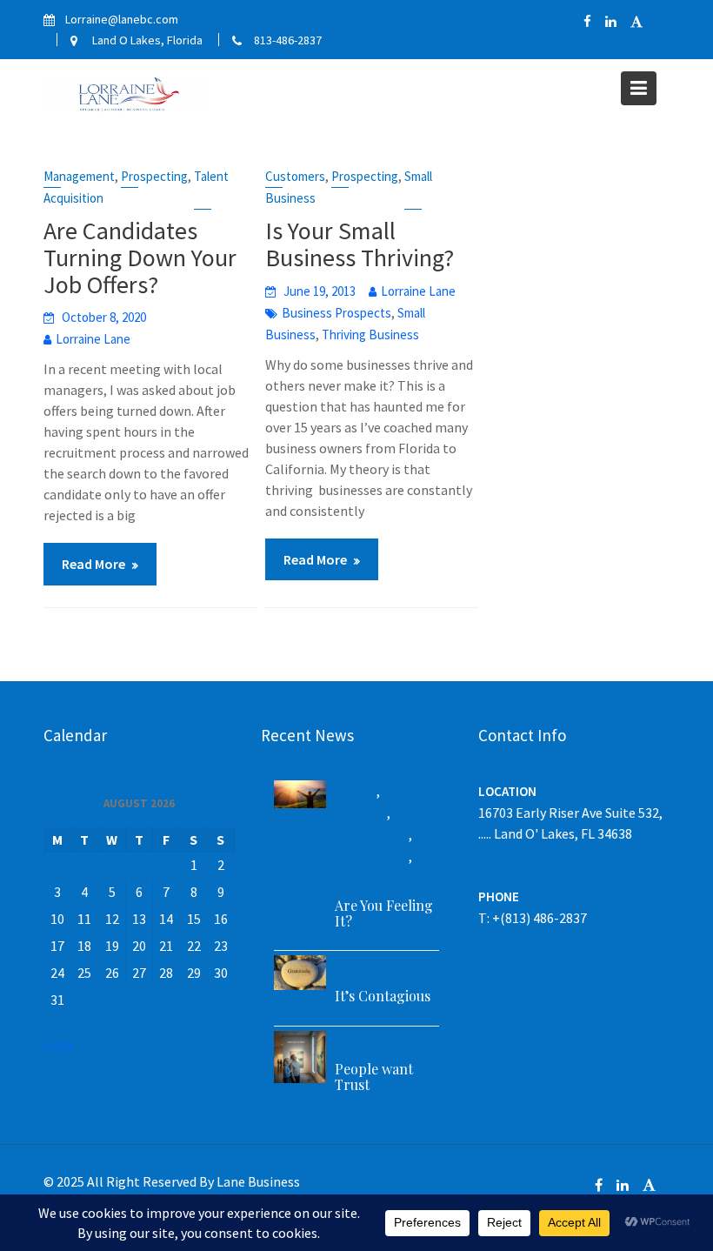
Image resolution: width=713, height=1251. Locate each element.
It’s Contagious (382, 996)
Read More (93, 563)
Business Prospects (336, 312)
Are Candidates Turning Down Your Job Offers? (140, 257)
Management (79, 176)
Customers (295, 176)
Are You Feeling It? (384, 913)
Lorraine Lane (93, 339)
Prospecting (154, 176)
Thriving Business (370, 334)
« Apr (58, 1045)
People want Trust (374, 1077)
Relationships (372, 856)
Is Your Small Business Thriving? (359, 244)
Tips (346, 878)
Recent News (372, 834)
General (355, 791)
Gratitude (361, 813)
